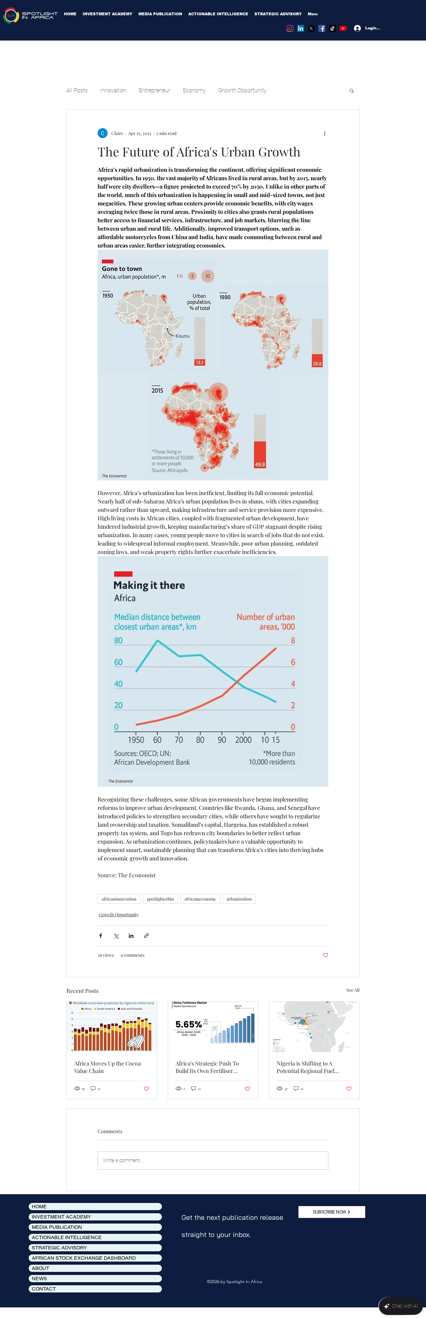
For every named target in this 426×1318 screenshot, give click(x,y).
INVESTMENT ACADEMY (61, 1217)
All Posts (77, 90)
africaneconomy (200, 899)
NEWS (39, 1279)
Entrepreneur (154, 90)
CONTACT (44, 1289)
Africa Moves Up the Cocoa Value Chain (107, 1067)
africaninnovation (119, 899)
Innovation (113, 90)
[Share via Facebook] (101, 936)
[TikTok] (332, 28)
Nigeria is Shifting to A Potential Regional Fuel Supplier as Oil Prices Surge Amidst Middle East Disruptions (311, 1067)
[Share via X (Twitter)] (116, 936)
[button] (352, 90)
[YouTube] (343, 28)
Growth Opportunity (242, 90)
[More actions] (324, 133)
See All (353, 990)
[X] (311, 28)
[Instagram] (290, 28)
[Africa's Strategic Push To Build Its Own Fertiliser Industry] (213, 1027)
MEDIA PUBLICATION (57, 1227)
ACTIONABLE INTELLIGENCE (67, 1237)
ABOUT (40, 1268)
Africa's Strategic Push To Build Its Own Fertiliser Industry (207, 1067)
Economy (194, 90)
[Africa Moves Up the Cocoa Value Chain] (112, 1027)
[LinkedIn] (300, 28)
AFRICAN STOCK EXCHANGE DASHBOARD (84, 1258)
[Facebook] (321, 28)
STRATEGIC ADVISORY (59, 1248)
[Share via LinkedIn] (131, 936)
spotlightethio (160, 899)
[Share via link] (146, 936)
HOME (39, 1207)
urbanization (239, 899)
